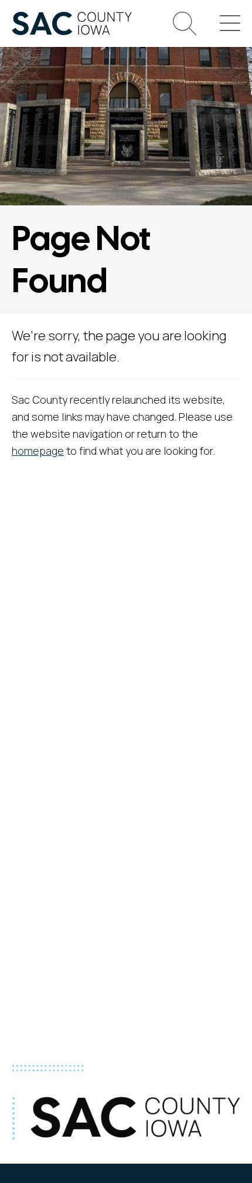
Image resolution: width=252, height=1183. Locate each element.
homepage (38, 451)
